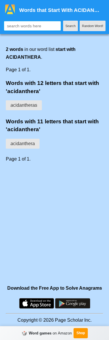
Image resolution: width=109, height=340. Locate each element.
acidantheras (23, 105)
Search (70, 26)
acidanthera (22, 143)
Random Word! (92, 26)
